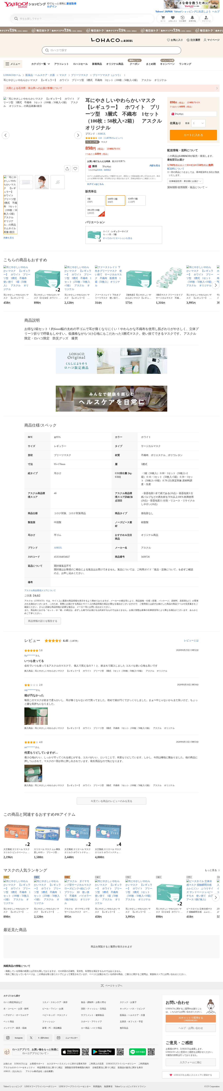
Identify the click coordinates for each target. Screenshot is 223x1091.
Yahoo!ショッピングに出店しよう (192, 11)
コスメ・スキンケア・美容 (54, 1002)
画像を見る (8, 238)
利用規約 (97, 1086)
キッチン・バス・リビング (132, 1009)
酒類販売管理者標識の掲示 (77, 1067)
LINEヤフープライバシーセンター (75, 1086)
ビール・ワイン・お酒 (52, 1009)
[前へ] (5, 135)
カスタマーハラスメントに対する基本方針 (67, 1063)
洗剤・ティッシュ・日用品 (93, 1009)
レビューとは (191, 640)
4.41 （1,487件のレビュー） (111, 138)
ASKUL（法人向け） (13, 1071)
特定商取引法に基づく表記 (49, 1067)
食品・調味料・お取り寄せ (93, 1002)
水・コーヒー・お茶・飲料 (16, 1009)
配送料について (175, 168)
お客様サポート (37, 1063)
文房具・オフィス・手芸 (131, 1022)
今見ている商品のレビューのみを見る (111, 801)
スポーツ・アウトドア (91, 1022)
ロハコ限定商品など (12, 1002)
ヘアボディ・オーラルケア (16, 1015)
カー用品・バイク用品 (91, 1028)
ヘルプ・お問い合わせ (191, 1028)
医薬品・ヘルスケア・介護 (40, 75)
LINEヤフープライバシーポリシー (40, 1086)
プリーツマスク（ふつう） (107, 75)
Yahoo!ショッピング (12, 1086)
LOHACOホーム (12, 75)
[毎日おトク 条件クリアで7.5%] (111, 30)
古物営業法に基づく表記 (103, 1067)
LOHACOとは (20, 1063)
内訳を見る (155, 165)
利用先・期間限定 (104, 170)
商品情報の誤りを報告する (42, 621)
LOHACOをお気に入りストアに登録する (193, 1075)
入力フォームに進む (191, 1062)
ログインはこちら (95, 184)
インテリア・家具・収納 (14, 1028)
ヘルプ (216, 11)
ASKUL (102, 133)
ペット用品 (8, 1022)
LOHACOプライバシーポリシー (121, 1063)
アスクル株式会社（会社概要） (40, 1071)
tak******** (29, 747)
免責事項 (108, 1086)
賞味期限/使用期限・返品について (186, 187)
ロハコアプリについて (34, 1053)
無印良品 (124, 1028)
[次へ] (78, 135)
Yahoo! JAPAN (163, 11)
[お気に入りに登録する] (75, 169)
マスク (63, 75)
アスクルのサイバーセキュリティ (19, 1067)
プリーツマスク (79, 75)
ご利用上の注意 (96, 1063)
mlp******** (30, 690)
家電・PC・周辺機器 (52, 1028)
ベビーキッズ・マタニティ (54, 1015)
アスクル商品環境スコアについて (40, 590)
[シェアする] (67, 169)
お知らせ (7, 1063)
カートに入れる (193, 134)
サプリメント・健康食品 (92, 1015)
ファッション (48, 1022)
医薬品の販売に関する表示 (130, 1067)
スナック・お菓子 (128, 1002)
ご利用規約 (143, 1063)
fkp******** (30, 655)
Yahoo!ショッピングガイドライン (130, 1086)
